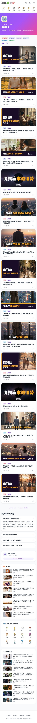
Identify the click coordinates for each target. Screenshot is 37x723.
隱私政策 (22, 715)
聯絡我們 (28, 715)
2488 (21, 508)
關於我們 (9, 715)
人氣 (7, 43)
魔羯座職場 (4, 40)
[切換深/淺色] (30, 2)
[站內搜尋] (26, 2)
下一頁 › (26, 508)
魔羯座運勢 (18, 38)
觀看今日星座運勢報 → (18, 558)
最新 (3, 43)
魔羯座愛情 (4, 38)
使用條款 (15, 715)
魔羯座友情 (11, 40)
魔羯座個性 (25, 38)
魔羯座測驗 (11, 38)
